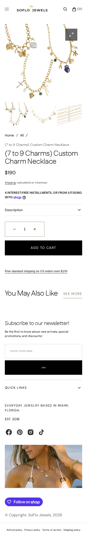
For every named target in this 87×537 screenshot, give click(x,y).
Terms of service (49, 534)
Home (9, 135)
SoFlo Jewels (39, 519)
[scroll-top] (72, 526)
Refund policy (13, 534)
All (22, 135)
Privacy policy (30, 534)
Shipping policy (70, 534)
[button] (61, 9)
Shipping (10, 182)
